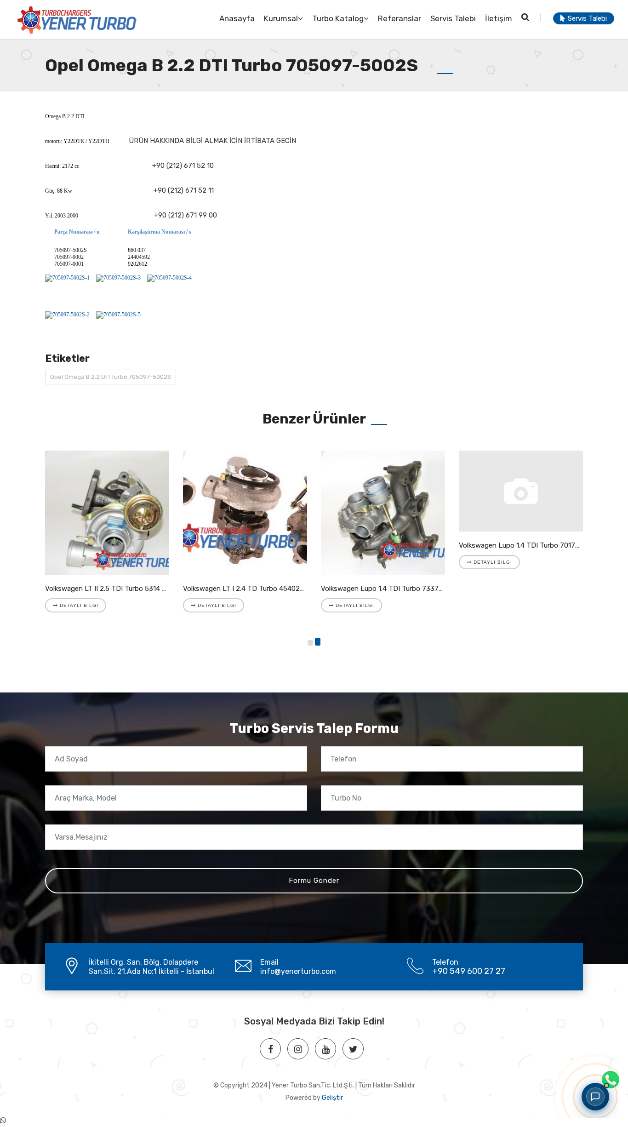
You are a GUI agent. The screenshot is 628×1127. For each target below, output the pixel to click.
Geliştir (332, 1098)
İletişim (498, 18)
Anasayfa (237, 18)
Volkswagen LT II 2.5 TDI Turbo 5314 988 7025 (119, 588)
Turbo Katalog (338, 18)
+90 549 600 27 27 (468, 971)
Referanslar (399, 18)
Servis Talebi (453, 18)
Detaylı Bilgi (78, 605)
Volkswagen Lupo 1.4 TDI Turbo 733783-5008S (396, 588)
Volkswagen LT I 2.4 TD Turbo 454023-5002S (255, 588)
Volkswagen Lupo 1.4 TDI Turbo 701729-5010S (532, 545)
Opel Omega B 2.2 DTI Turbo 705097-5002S (110, 376)
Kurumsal (281, 18)
